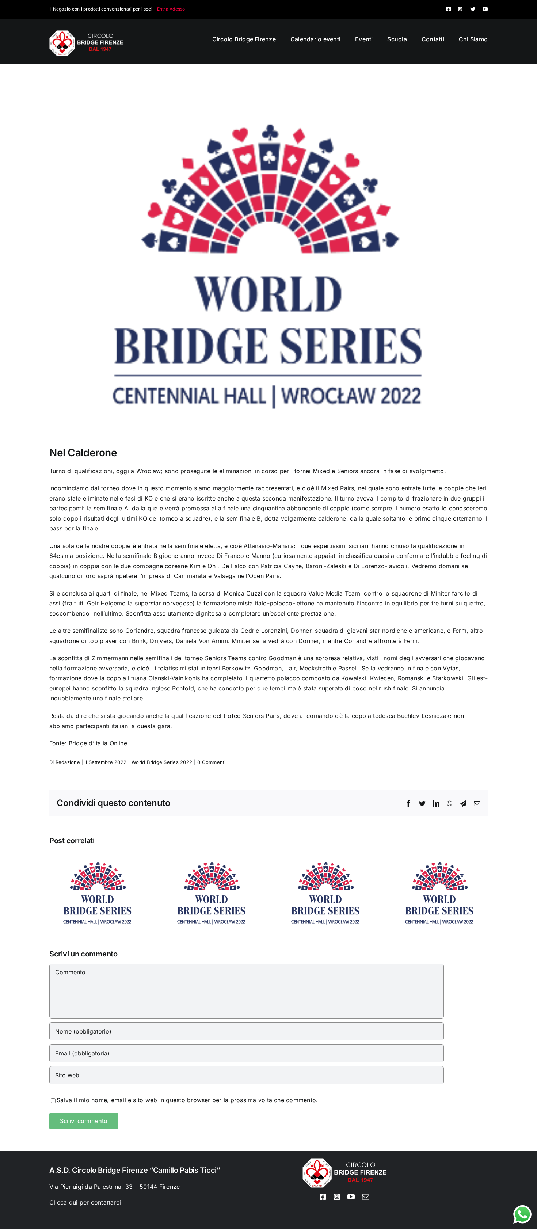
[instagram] (460, 9)
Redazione (68, 762)
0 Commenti (211, 762)
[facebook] (448, 9)
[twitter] (472, 9)
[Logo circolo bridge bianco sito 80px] (86, 33)
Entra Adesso (171, 9)
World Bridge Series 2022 (162, 762)
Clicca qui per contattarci (85, 1202)
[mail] (365, 1197)
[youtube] (485, 9)
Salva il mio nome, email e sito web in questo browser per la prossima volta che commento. (187, 1100)
